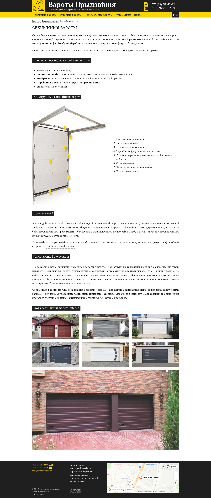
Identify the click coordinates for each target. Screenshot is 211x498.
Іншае (138, 15)
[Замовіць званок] (146, 3)
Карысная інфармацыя (81, 471)
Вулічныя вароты (70, 15)
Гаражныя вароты (44, 15)
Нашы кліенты (77, 481)
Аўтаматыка (123, 15)
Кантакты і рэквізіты (80, 468)
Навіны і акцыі (77, 465)
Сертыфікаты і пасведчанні (83, 478)
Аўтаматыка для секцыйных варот (71, 283)
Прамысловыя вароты (98, 15)
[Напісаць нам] (146, 8)
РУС (175, 15)
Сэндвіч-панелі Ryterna (60, 246)
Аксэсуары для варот (113, 298)
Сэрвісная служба (78, 475)
